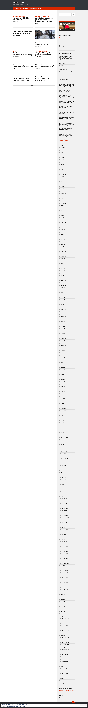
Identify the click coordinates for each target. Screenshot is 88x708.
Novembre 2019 (63, 343)
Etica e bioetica (63, 444)
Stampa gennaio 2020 (45, 16)
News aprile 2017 (64, 500)
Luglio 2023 (63, 236)
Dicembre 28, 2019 (16, 56)
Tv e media (62, 680)
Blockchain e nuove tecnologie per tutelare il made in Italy (45, 65)
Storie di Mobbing (64, 484)
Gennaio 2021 (63, 309)
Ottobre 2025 (63, 171)
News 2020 (15, 16)
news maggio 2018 (64, 527)
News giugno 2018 (64, 522)
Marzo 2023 (63, 246)
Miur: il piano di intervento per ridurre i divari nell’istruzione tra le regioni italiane (44, 20)
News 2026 (63, 606)
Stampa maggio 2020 (65, 675)
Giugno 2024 (63, 210)
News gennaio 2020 (44, 41)
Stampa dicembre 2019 (65, 642)
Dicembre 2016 (63, 413)
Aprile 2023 (63, 244)
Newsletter (25, 8)
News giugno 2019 (64, 551)
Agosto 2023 (63, 234)
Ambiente (62, 432)
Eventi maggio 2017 (64, 465)
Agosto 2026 (63, 147)
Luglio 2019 (63, 352)
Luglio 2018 (63, 381)
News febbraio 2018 (65, 520)
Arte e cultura (63, 434)
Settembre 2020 (63, 318)
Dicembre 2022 (63, 253)
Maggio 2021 (63, 299)
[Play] (60, 29)
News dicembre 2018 (65, 517)
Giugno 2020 (63, 326)
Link (60, 131)
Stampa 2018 (63, 616)
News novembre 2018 (65, 532)
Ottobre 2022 (63, 258)
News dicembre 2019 (44, 51)
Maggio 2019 (63, 357)
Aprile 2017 (63, 403)
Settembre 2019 (63, 347)
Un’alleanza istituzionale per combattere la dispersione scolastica (22, 33)
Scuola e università (64, 611)
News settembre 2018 (65, 536)
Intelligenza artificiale (64, 472)
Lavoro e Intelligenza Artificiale (66, 479)
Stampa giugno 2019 (65, 649)
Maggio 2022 (63, 270)
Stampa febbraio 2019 (65, 644)
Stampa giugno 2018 (65, 623)
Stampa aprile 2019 (64, 639)
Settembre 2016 (63, 420)
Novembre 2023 (63, 227)
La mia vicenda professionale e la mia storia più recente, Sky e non (23, 66)
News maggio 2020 (64, 582)
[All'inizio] (73, 702)
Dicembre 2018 (63, 369)
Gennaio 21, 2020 (16, 36)
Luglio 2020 (63, 323)
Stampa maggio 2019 (65, 654)
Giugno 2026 (63, 152)
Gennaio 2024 (63, 222)
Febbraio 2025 (63, 191)
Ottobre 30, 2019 (16, 70)
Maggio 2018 (63, 386)
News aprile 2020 (64, 570)
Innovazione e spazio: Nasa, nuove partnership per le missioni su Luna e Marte (22, 78)
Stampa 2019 (63, 635)
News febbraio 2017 (65, 503)
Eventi (62, 446)
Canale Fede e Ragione (64, 437)
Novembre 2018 (63, 372)
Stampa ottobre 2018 (65, 630)
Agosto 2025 (63, 176)
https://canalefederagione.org (64, 37)
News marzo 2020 (21, 16)
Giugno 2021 (63, 297)
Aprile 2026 (63, 157)
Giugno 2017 (63, 398)
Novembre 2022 (63, 256)
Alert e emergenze (64, 429)
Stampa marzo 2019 (64, 656)
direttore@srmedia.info (64, 140)
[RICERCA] (73, 14)
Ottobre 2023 (63, 229)
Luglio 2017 (63, 396)
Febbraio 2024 (63, 220)
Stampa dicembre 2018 (65, 620)
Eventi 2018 (63, 449)
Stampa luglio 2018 (64, 625)
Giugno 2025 (63, 181)
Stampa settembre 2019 (65, 663)
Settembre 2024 (63, 203)
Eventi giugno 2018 (65, 451)
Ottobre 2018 (63, 374)
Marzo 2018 (63, 388)
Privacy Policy (18, 8)
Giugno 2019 (63, 355)
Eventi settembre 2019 (66, 458)
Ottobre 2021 (63, 287)
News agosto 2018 (64, 515)
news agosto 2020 (64, 567)
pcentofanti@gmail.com (64, 139)
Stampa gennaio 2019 (65, 647)
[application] (67, 26)
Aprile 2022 (63, 273)
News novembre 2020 (65, 587)
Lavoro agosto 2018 (64, 477)
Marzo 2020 (63, 333)
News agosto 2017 (64, 498)
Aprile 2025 (63, 186)
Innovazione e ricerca (40, 63)
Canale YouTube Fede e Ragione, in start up (66, 690)
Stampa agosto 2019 (65, 637)
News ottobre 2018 (64, 534)
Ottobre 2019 (63, 345)
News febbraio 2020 (65, 572)
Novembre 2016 (63, 415)
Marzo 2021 (63, 304)
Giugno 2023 (63, 239)
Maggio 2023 (63, 241)
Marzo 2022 (63, 275)
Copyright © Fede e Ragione (35, 8)
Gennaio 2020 (63, 338)
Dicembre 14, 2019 (38, 58)
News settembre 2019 (65, 563)
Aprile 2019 (63, 359)
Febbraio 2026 (63, 162)
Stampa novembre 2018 (65, 627)
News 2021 (63, 594)
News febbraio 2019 (65, 548)
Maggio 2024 (63, 212)
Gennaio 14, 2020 (38, 46)
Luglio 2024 (63, 207)
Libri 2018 (63, 489)
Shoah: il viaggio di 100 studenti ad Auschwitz (42, 43)
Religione (62, 608)
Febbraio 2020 (63, 335)
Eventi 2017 (63, 460)
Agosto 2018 (63, 379)
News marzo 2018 (64, 529)
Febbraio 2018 (63, 391)
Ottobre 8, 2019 (38, 68)
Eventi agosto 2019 (65, 455)
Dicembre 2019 (63, 340)
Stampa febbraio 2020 (65, 670)
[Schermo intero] (73, 29)
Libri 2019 (63, 491)
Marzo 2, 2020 (15, 21)
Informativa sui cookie (22, 706)
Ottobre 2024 (63, 200)
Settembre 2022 (63, 261)
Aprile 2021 (63, 302)
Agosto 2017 (63, 393)
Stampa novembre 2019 (65, 659)
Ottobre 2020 (63, 316)
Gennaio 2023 (63, 251)
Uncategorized (63, 683)
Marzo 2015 (63, 422)
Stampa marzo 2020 (64, 678)
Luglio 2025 (63, 179)
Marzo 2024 (63, 217)
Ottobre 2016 (63, 417)
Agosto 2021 (63, 292)
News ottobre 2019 (64, 560)
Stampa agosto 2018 (65, 618)
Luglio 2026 (63, 150)
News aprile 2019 (64, 543)
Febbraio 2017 (63, 408)
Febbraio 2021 (63, 306)
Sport (62, 613)
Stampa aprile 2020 (64, 668)
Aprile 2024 (63, 215)
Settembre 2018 (63, 376)
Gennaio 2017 (63, 410)
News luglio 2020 (64, 579)
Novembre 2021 (63, 285)
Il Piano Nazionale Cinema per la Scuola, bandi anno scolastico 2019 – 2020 (45, 78)
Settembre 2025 (63, 174)
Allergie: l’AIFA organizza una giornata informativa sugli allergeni (45, 54)
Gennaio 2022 (63, 280)
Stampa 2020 (37, 16)
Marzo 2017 (63, 405)
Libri (61, 486)
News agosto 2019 (64, 541)
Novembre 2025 (63, 169)
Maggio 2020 (63, 328)
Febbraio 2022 (63, 277)
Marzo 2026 (63, 159)
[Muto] (71, 29)
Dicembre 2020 (63, 311)
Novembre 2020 (63, 314)
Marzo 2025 (63, 188)
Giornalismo (63, 467)
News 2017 (63, 496)
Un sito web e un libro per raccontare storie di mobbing (22, 54)
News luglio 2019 (64, 553)
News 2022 (63, 596)
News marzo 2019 (64, 558)
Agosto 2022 (63, 263)
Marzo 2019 (63, 362)
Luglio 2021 (63, 294)
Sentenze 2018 (64, 482)
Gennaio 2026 (63, 164)
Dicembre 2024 (63, 195)
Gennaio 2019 (63, 367)
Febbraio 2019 (63, 364)
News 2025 (63, 604)
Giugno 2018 (63, 384)
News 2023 (63, 599)
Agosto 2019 (63, 350)
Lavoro (15, 51)
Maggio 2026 (63, 154)
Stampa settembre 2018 (65, 632)
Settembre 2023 (63, 232)
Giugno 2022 (63, 268)
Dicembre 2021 (63, 282)
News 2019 (37, 51)
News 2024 (63, 601)
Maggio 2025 (63, 183)
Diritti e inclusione (64, 439)
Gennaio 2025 (63, 193)
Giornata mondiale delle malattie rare (21, 19)
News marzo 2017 (64, 510)
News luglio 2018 (64, 524)
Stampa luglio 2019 (64, 651)
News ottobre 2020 (64, 589)
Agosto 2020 (63, 321)
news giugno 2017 (64, 505)
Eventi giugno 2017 (64, 462)
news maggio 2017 (64, 508)
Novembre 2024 (63, 198)
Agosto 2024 (63, 205)
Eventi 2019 (63, 453)
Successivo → (51, 86)
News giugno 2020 (64, 577)
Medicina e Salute (64, 493)
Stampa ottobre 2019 (65, 661)
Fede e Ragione (19, 3)
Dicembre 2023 (63, 224)
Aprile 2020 (63, 331)
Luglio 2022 (63, 265)
